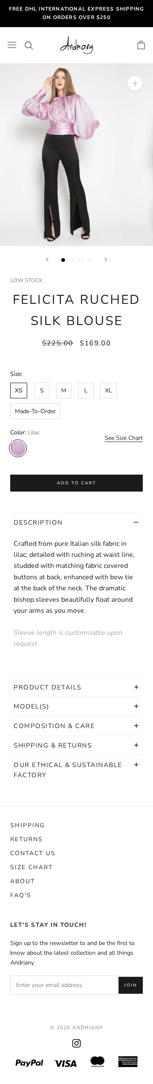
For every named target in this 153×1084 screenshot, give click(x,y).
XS (19, 390)
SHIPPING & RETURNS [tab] (54, 745)
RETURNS (26, 839)
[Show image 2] (72, 260)
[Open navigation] (12, 45)
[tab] (76, 687)
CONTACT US (33, 853)
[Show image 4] (90, 260)
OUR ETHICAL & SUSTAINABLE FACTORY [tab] (68, 770)
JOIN (130, 985)
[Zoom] (135, 83)
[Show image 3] (81, 260)
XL (108, 390)
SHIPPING (27, 825)
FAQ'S (20, 895)
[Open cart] (141, 45)
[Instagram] (76, 1043)
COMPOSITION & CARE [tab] (54, 726)
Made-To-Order (35, 411)
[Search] (29, 45)
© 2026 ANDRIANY (76, 1027)
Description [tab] (38, 522)
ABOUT (22, 881)
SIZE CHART (31, 867)
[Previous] (47, 259)
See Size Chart (124, 438)
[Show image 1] (63, 260)
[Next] (106, 259)
